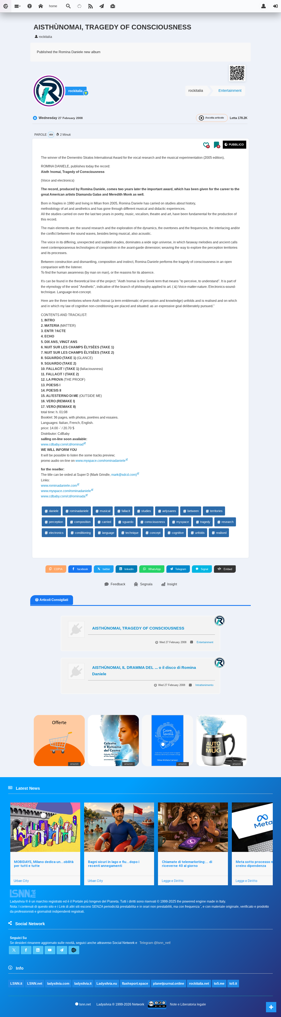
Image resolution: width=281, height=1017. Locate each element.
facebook (82, 569)
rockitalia (75, 91)
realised (221, 532)
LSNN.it (16, 983)
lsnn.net (85, 1004)
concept (155, 532)
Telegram (180, 569)
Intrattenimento (204, 685)
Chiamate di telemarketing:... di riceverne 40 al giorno (187, 864)
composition (82, 522)
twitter (106, 569)
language (108, 532)
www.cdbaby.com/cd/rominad (62, 444)
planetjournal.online (168, 983)
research (227, 522)
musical (105, 511)
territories (216, 511)
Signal (204, 569)
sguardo (127, 522)
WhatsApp (154, 569)
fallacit (126, 511)
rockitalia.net (199, 983)
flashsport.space (135, 983)
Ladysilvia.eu (106, 983)
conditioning (83, 532)
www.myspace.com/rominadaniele (100, 460)
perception (56, 522)
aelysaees (169, 511)
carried (106, 522)
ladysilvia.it (83, 983)
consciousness (155, 522)
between (193, 511)
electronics (56, 532)
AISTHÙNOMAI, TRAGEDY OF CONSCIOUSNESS (138, 628)
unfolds (200, 532)
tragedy (205, 522)
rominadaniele (79, 511)
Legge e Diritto (172, 881)
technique (131, 532)
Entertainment (230, 91)
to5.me (219, 983)
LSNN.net (34, 983)
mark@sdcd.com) (124, 474)
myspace (182, 522)
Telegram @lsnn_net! (155, 943)
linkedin (129, 569)
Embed (227, 569)
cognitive (178, 532)
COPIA (58, 569)
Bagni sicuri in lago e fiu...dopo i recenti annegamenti (113, 864)
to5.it (233, 983)
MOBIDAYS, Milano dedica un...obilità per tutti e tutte (43, 864)
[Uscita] (275, 6)
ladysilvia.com (58, 983)
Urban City (21, 881)
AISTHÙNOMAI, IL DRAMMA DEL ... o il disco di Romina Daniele (144, 670)
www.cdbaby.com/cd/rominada (63, 496)
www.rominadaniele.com (59, 485)
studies (146, 511)
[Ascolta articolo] (201, 118)
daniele (53, 511)
